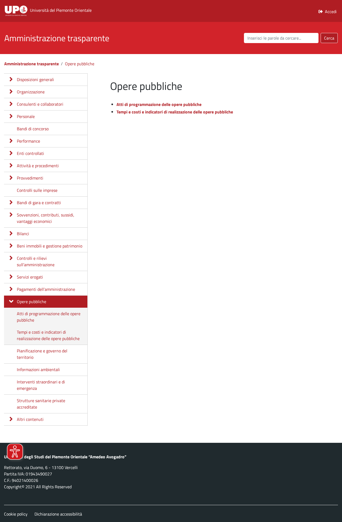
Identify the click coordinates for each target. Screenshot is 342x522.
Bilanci (23, 233)
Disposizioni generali (35, 79)
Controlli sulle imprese (37, 190)
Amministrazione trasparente (31, 63)
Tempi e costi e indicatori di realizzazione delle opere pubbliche (48, 335)
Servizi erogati (30, 277)
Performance (28, 141)
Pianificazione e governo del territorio (42, 354)
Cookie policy (16, 514)
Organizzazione (31, 92)
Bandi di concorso (33, 128)
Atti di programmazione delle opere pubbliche (48, 316)
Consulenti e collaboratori (40, 104)
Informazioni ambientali (38, 369)
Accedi (331, 11)
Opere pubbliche (79, 63)
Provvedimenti (30, 178)
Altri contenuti (30, 419)
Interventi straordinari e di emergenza (41, 385)
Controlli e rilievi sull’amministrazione (36, 261)
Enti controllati (30, 153)
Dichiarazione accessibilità (58, 514)
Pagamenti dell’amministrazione (46, 289)
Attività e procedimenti (38, 165)
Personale (26, 116)
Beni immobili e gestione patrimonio (49, 246)
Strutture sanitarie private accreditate (41, 403)
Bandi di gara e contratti (39, 202)
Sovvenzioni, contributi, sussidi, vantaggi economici (45, 218)
